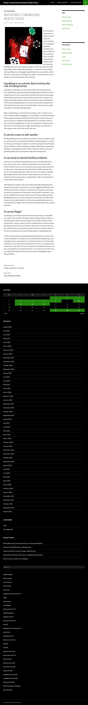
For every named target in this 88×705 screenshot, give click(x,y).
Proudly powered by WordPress (12, 702)
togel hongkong (67, 53)
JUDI (5, 525)
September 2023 (8, 415)
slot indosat (7, 586)
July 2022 (6, 469)
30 (67, 310)
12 (21, 304)
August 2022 (7, 465)
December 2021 (8, 496)
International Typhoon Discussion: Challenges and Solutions (23, 555)
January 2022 (7, 492)
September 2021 (8, 508)
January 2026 (7, 354)
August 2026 (7, 327)
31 (79, 310)
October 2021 (8, 504)
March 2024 (7, 392)
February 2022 (8, 488)
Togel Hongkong (67, 25)
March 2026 (7, 346)
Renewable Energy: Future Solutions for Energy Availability (22, 543)
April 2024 (6, 388)
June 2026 (6, 335)
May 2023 (6, 431)
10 (79, 301)
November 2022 (8, 454)
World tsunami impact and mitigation (15, 559)
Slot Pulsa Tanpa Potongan (12, 686)
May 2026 (6, 338)
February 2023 (8, 442)
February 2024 (8, 396)
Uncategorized (9, 11)
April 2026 (6, 342)
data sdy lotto (7, 690)
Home (52, 2)
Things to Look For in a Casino (14, 267)
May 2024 (6, 385)
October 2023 (8, 411)
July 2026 (6, 331)
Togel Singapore (67, 21)
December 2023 (8, 404)
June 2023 (6, 427)
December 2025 (8, 358)
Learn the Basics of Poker (12, 274)
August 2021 (7, 511)
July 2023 (6, 423)
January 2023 (7, 446)
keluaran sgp (66, 49)
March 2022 (7, 484)
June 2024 (6, 381)
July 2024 (6, 377)
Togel (63, 57)
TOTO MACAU (67, 64)
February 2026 (8, 350)
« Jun (5, 313)
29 (55, 310)
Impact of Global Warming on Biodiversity (17, 547)
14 (44, 304)
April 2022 (6, 481)
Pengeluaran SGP (62, 2)
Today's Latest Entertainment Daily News (20, 2)
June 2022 (6, 473)
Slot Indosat (66, 28)
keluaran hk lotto (8, 682)
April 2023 (6, 434)
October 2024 (8, 365)
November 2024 (8, 361)
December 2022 (8, 450)
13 (32, 304)
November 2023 (8, 408)
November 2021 (8, 500)
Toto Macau (66, 60)
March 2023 (7, 438)
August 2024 (7, 373)
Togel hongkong (76, 2)
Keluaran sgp (66, 17)
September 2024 (8, 369)
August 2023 (7, 419)
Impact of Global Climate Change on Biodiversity (19, 551)
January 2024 (7, 400)
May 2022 (6, 477)
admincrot (20, 23)
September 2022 (8, 461)
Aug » (82, 313)
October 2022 (8, 458)
